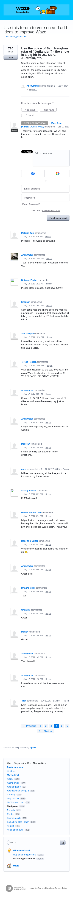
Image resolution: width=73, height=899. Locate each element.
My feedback (13, 775)
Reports (11, 810)
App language (14, 787)
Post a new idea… (16, 767)
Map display (13, 798)
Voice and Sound (15, 830)
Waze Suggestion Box (19, 763)
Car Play (11, 794)
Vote (11, 57)
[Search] (63, 842)
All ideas (11, 771)
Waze (16, 865)
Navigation (39, 763)
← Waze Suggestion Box (15, 36)
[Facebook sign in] (33, 173)
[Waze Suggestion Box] (36, 9)
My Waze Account (15, 802)
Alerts (10, 779)
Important (50, 109)
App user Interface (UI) (18, 790)
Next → (48, 731)
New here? (45, 210)
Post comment (58, 218)
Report (48, 237)
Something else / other (18, 822)
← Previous (29, 725)
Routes (10, 814)
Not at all (31, 109)
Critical (32, 115)
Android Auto (13, 783)
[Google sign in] (57, 173)
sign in (33, 747)
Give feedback (21, 850)
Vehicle (10, 826)
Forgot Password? (31, 204)
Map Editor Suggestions (25, 854)
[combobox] (34, 842)
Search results (14, 818)
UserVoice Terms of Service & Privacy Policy (48, 888)
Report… (33, 89)
